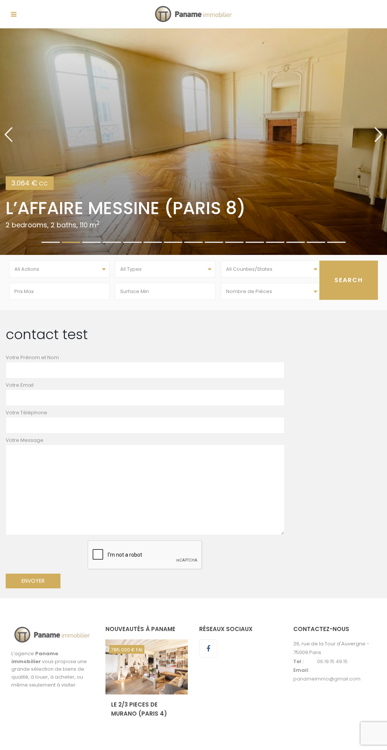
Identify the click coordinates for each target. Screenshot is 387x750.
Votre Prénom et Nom (32, 357)
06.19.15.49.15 (332, 661)
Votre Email (20, 385)
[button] (8, 141)
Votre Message (24, 440)
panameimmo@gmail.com (327, 678)
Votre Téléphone (26, 412)
